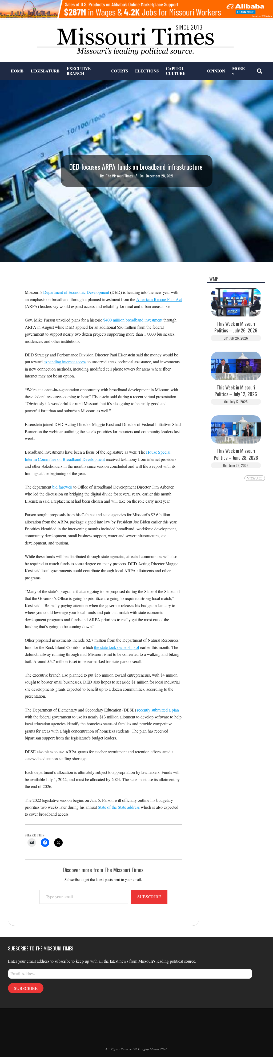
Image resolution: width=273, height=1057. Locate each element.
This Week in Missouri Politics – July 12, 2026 (236, 390)
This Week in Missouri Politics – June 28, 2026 (236, 454)
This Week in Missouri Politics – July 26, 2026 (235, 327)
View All (254, 478)
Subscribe (149, 896)
